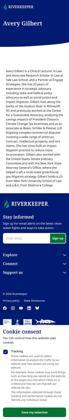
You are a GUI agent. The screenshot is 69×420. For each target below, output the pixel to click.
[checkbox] (5, 351)
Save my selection (35, 412)
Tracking (17, 351)
